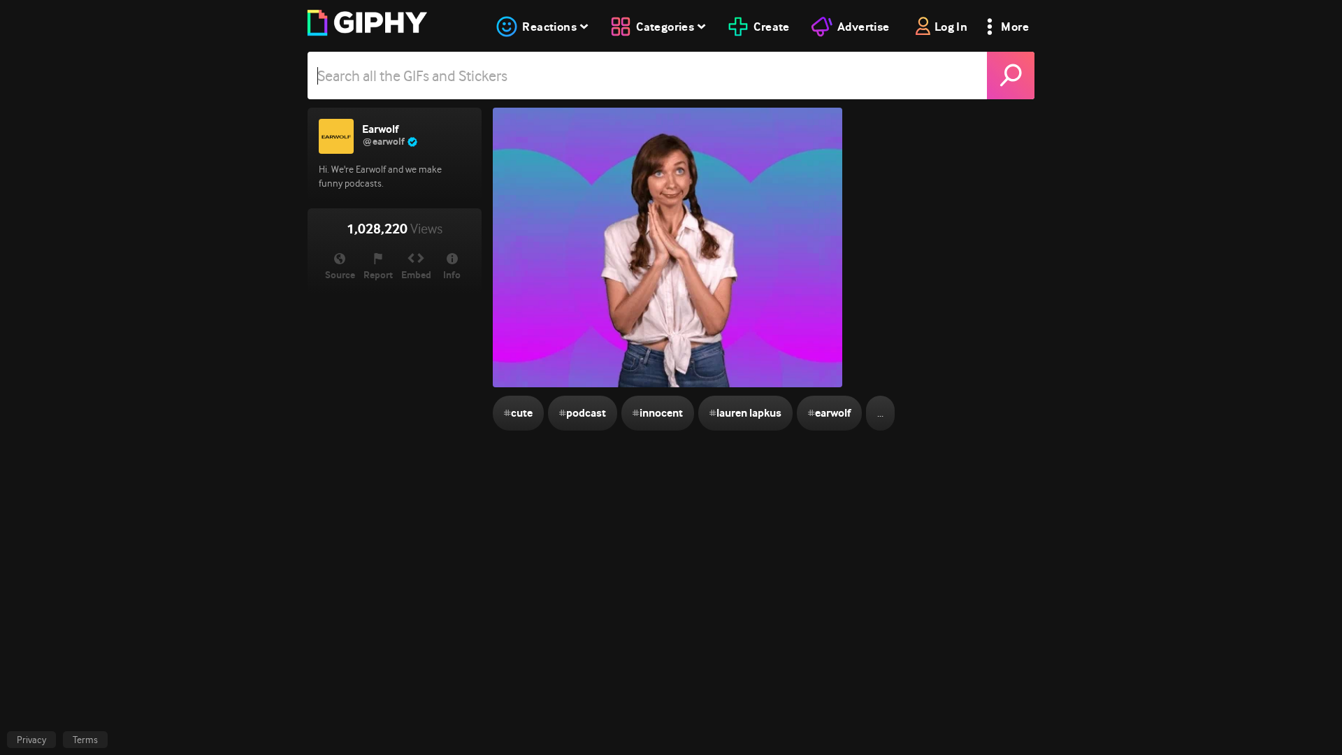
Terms (85, 739)
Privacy (31, 739)
